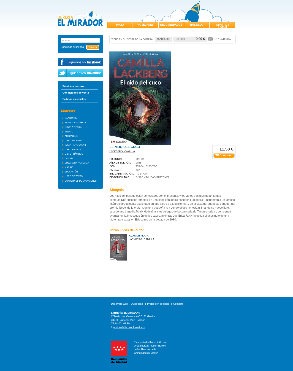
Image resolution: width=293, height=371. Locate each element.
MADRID (69, 167)
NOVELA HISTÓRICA (75, 122)
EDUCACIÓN (71, 172)
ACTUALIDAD (72, 136)
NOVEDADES (145, 24)
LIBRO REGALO (73, 149)
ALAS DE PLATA (139, 235)
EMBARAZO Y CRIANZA (77, 163)
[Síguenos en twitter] (80, 73)
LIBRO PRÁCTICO (74, 154)
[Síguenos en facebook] (80, 62)
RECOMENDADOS (171, 24)
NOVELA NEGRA (73, 127)
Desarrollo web (119, 303)
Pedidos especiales (74, 99)
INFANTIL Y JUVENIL (222, 26)
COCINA (69, 158)
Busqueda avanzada (72, 47)
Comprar (225, 155)
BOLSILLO (196, 24)
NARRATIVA (71, 118)
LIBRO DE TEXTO (74, 176)
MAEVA (140, 159)
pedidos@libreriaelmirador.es (129, 327)
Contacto (178, 303)
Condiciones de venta (75, 92)
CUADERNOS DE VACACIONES (81, 181)
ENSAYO (69, 132)
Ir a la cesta (223, 39)
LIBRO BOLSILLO (73, 141)
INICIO (120, 24)
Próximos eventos (73, 86)
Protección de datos (158, 303)
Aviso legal (137, 303)
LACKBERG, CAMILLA (122, 151)
